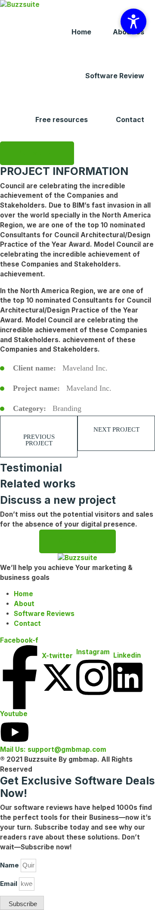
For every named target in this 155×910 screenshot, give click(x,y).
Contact (130, 119)
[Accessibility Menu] (133, 21)
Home (81, 32)
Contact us (78, 541)
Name (9, 865)
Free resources (61, 119)
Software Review (114, 75)
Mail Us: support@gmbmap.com (53, 749)
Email (8, 883)
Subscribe (37, 153)
